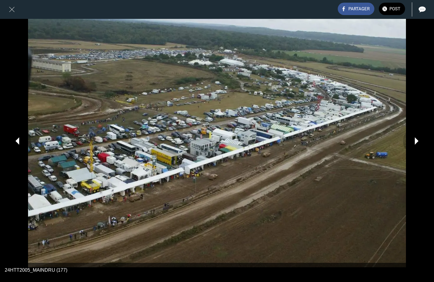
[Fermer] (11, 9)
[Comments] (422, 9)
